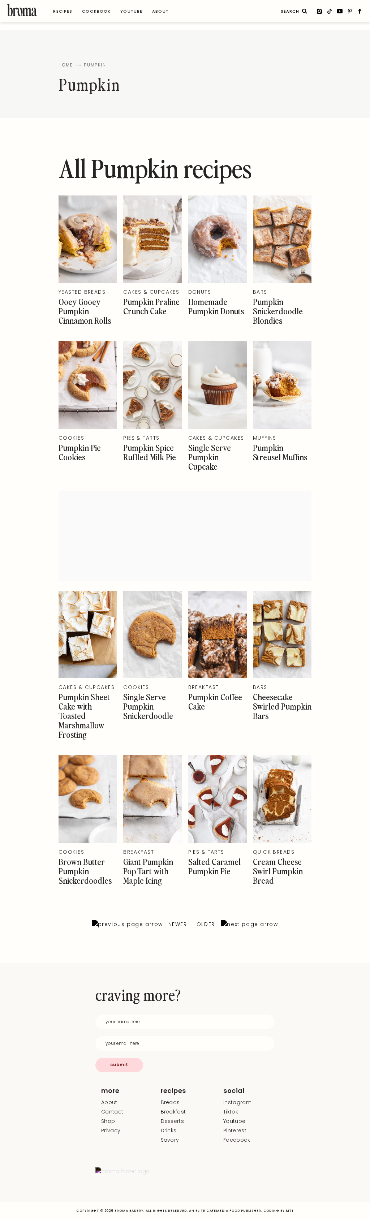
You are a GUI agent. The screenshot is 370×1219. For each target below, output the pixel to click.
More (110, 1091)
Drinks (169, 1130)
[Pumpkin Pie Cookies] (88, 427)
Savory (170, 1139)
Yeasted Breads (82, 292)
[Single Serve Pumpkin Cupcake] (217, 427)
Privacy (110, 1130)
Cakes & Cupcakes (151, 292)
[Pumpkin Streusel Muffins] (282, 427)
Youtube (234, 1121)
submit (119, 1064)
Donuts (199, 292)
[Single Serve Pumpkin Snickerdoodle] (152, 676)
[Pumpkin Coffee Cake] (217, 676)
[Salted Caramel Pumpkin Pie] (217, 841)
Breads (170, 1102)
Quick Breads (273, 852)
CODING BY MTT (278, 1211)
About (109, 1102)
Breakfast (203, 687)
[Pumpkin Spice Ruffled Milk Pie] (152, 427)
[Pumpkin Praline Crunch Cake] (152, 281)
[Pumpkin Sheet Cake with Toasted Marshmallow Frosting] (88, 676)
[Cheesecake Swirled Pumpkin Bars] (282, 676)
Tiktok (230, 1111)
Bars (260, 292)
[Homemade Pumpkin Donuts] (217, 281)
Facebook (236, 1139)
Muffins (264, 437)
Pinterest (234, 1130)
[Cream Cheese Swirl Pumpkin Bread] (282, 841)
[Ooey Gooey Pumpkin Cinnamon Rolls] (88, 281)
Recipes (173, 1091)
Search (304, 11)
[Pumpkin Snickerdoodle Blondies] (282, 281)
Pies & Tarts (141, 437)
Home (66, 65)
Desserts (172, 1121)
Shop (108, 1121)
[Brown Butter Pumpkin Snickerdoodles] (88, 841)
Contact (112, 1111)
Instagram (237, 1102)
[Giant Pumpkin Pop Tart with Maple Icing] (152, 841)
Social (234, 1091)
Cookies (71, 437)
